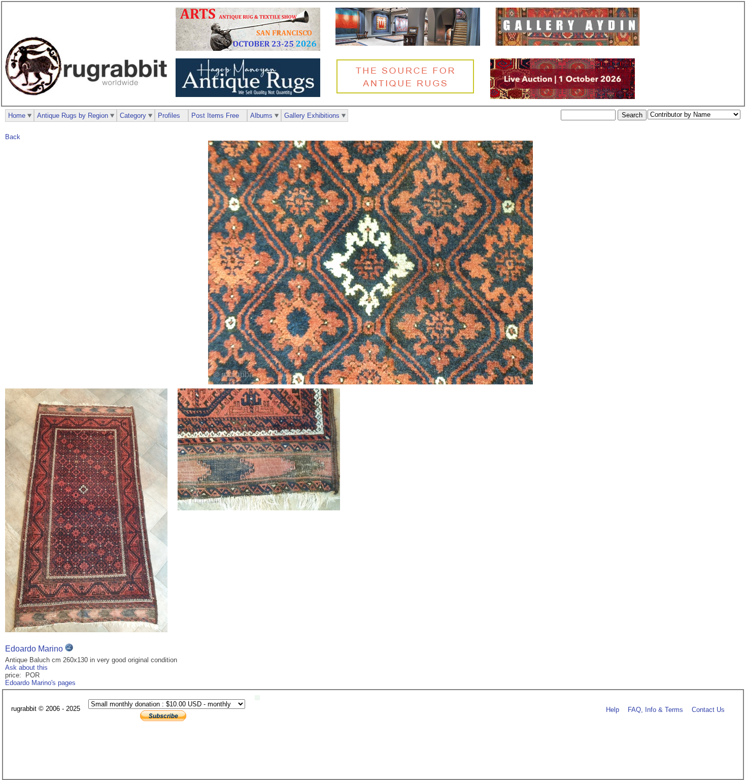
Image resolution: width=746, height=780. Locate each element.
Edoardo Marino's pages (40, 683)
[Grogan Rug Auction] (565, 97)
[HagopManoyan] (250, 95)
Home (16, 115)
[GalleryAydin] (410, 43)
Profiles (169, 115)
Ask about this (26, 667)
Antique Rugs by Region (72, 115)
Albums (261, 115)
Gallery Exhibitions (312, 115)
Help (612, 709)
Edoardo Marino (34, 648)
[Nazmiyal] (407, 92)
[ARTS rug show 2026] (250, 48)
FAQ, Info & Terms (655, 709)
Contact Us (708, 709)
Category (133, 115)
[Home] (89, 101)
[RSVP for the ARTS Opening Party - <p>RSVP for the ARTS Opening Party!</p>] (260, 698)
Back (12, 137)
